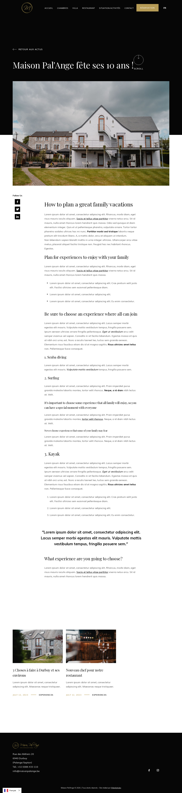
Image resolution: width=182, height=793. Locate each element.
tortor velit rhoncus (92, 419)
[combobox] (12, 790)
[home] (27, 7)
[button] (164, 7)
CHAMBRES (62, 8)
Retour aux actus (28, 49)
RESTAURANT (88, 8)
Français (12, 790)
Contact (129, 8)
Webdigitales (116, 787)
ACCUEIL (49, 8)
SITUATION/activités (109, 8)
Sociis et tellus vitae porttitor (92, 218)
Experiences (46, 695)
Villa (75, 8)
